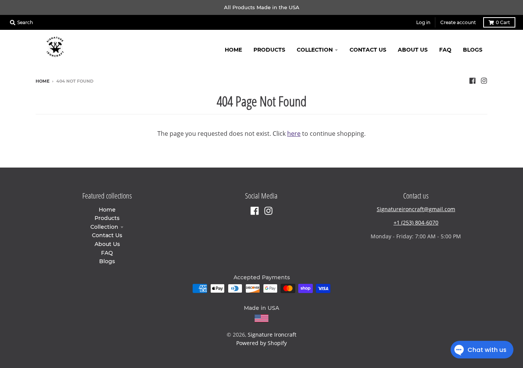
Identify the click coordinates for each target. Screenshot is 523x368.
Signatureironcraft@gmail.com (416, 209)
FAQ (107, 252)
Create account (458, 22)
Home (42, 81)
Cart (503, 22)
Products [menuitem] (269, 49)
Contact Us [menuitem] (368, 49)
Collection (104, 226)
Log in (423, 22)
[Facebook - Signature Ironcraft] (472, 80)
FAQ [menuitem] (445, 49)
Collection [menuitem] (315, 49)
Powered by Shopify (261, 343)
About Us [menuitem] (413, 49)
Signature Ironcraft (272, 334)
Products (107, 218)
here (294, 133)
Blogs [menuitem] (472, 49)
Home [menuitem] (233, 49)
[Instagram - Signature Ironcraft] (484, 80)
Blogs (107, 261)
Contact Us (107, 235)
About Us (107, 244)
